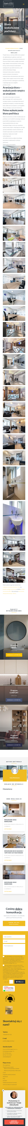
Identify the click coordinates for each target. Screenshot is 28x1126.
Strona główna (9, 48)
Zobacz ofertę (14, 654)
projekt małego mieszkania (9, 589)
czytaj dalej (8, 829)
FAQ (4, 1078)
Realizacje (5, 1076)
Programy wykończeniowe (9, 1074)
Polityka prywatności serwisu (10, 1082)
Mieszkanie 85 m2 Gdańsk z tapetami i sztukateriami (13, 852)
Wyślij (20, 982)
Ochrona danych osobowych (10, 1084)
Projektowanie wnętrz (8, 1067)
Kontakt (5, 1080)
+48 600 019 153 (7, 1034)
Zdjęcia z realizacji (16, 824)
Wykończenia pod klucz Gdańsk (11, 1068)
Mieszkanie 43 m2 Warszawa (10, 820)
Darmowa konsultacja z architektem (14, 1122)
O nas (4, 1072)
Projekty (16, 48)
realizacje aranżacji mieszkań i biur (11, 587)
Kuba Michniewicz (15, 777)
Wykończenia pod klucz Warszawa (12, 1070)
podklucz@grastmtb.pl (8, 1041)
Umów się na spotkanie (14, 923)
